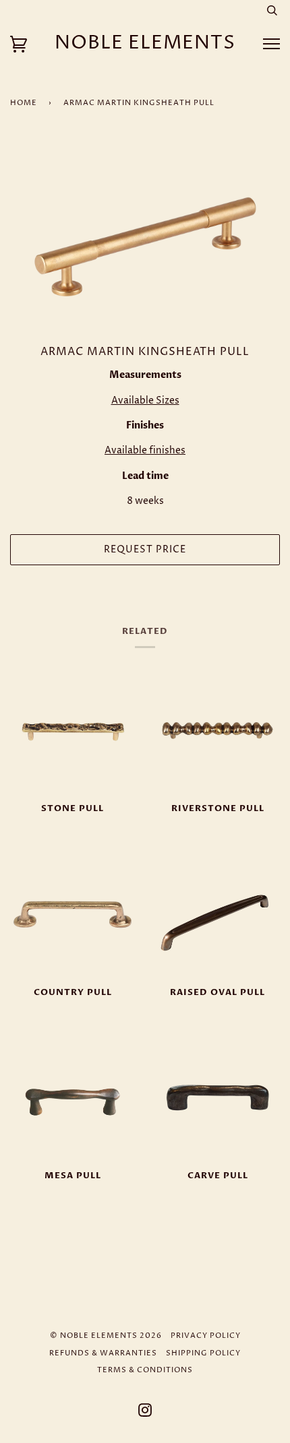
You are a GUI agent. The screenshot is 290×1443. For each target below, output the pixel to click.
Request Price (145, 549)
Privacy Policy (206, 1335)
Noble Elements (145, 43)
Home (23, 103)
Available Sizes (145, 400)
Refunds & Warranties (103, 1353)
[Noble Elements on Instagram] (145, 1413)
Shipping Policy (203, 1353)
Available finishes (145, 450)
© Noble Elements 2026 (106, 1335)
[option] (145, 240)
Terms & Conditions (145, 1370)
